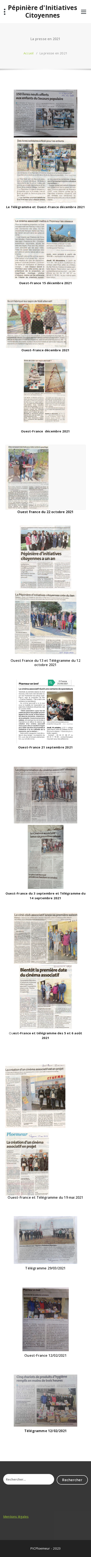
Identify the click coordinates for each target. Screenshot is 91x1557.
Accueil (28, 53)
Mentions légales (16, 1516)
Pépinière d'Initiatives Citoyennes (42, 11)
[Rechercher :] (28, 1479)
